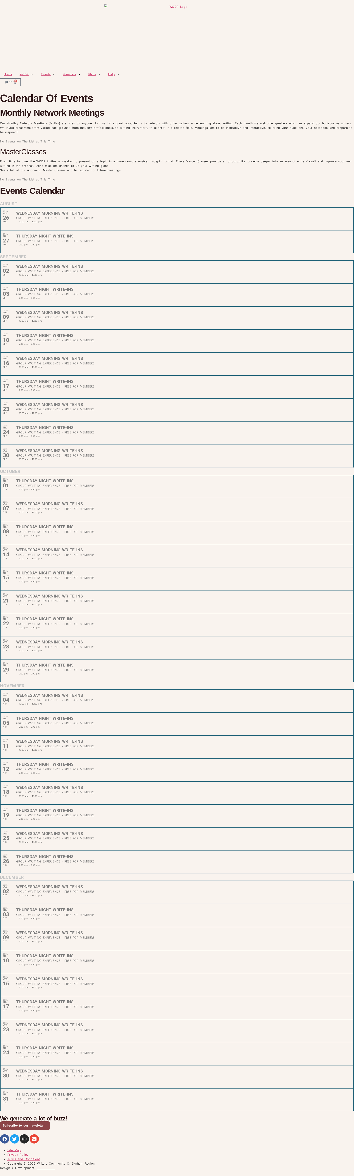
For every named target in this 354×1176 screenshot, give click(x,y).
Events (46, 74)
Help (111, 74)
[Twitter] (14, 1139)
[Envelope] (34, 1139)
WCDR (24, 74)
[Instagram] (24, 1139)
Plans (92, 74)
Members (69, 74)
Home (8, 74)
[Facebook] (4, 1139)
